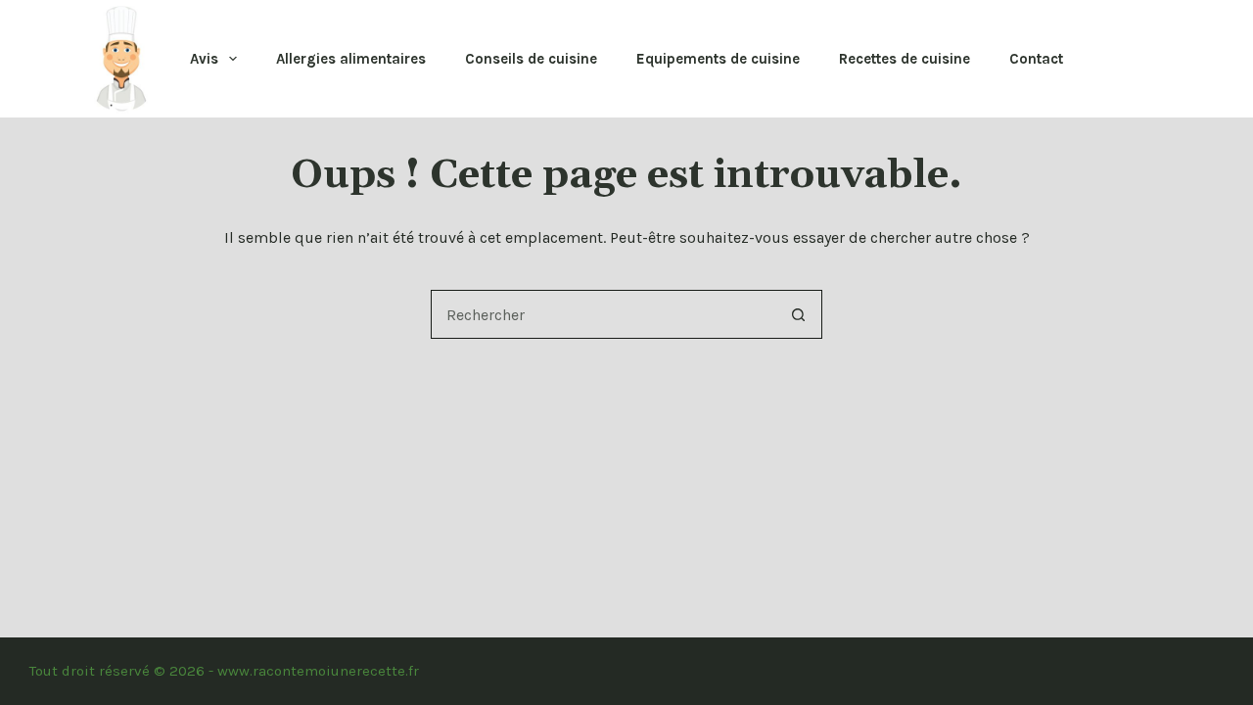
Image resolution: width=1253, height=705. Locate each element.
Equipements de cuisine (718, 59)
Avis (204, 59)
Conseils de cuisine (531, 59)
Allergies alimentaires (351, 59)
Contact (1036, 59)
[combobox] (603, 314)
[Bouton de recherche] (797, 314)
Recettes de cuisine (904, 59)
